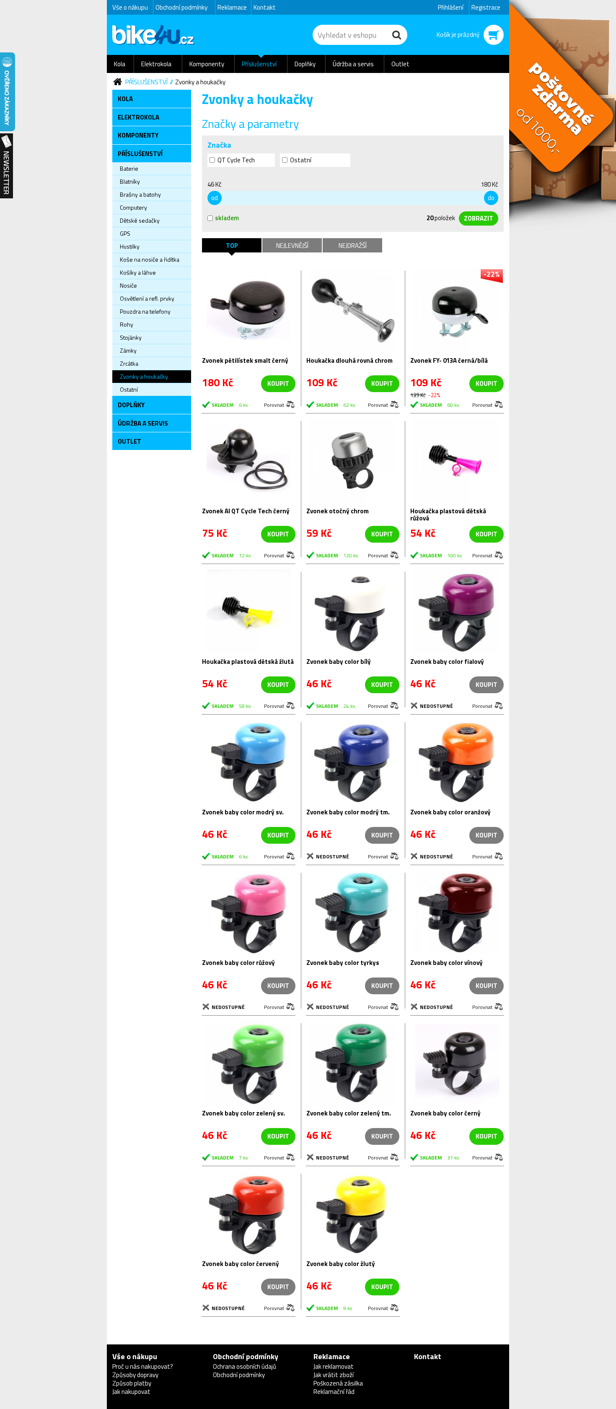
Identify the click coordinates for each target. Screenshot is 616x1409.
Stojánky (131, 337)
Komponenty (206, 64)
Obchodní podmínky (181, 7)
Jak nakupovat (131, 1391)
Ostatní (129, 389)
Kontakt (265, 7)
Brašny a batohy (140, 194)
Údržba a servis (353, 64)
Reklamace (232, 7)
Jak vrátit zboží (333, 1375)
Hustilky (130, 246)
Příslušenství (259, 64)
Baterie (129, 168)
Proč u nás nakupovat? (142, 1366)
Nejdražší (353, 245)
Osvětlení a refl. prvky (147, 298)
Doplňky (305, 64)
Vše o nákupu (130, 7)
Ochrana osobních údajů (244, 1366)
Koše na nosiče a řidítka (149, 259)
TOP (232, 245)
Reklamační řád (334, 1391)
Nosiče (128, 285)
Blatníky (130, 181)
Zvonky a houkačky (200, 82)
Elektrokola (156, 64)
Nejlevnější (292, 245)
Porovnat (274, 404)
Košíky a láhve (138, 272)
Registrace (485, 7)
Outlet (400, 64)
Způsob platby (131, 1383)
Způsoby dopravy (135, 1375)
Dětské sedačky (140, 220)
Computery (133, 207)
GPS (125, 233)
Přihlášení (450, 7)
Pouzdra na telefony (145, 311)
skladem (227, 218)
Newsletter (6, 166)
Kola (119, 64)
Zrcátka (129, 363)
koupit (278, 383)
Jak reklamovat (333, 1366)
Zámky (128, 350)
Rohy (126, 324)
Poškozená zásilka (338, 1383)
